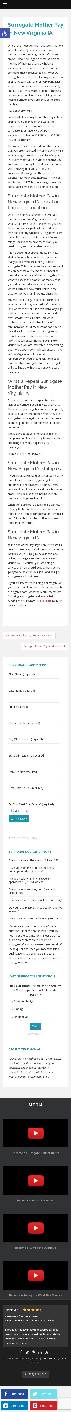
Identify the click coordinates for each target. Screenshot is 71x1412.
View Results (35, 1033)
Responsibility (23, 1001)
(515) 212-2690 (36, 1374)
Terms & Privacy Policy (23, 838)
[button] (5, 33)
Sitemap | (35, 1362)
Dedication (21, 1017)
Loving (18, 1009)
